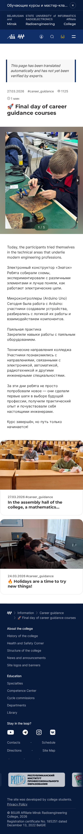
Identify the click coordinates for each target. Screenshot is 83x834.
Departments (16, 705)
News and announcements (26, 658)
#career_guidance (41, 91)
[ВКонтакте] (52, 733)
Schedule (48, 742)
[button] (77, 180)
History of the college (22, 636)
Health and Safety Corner (25, 643)
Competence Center (21, 690)
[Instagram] (39, 733)
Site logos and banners (23, 665)
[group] (35, 780)
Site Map (48, 750)
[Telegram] (25, 733)
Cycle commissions (21, 698)
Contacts (13, 742)
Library (12, 712)
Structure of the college (24, 650)
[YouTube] (10, 733)
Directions (14, 750)
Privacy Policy (17, 804)
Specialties (15, 683)
